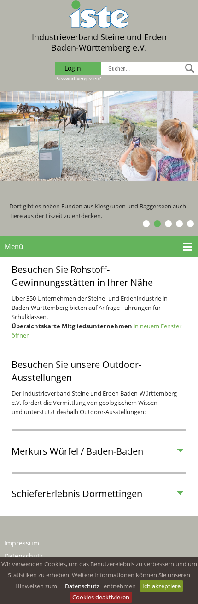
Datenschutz (82, 586)
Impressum (21, 543)
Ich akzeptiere (161, 586)
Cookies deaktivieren (100, 597)
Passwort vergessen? (78, 78)
